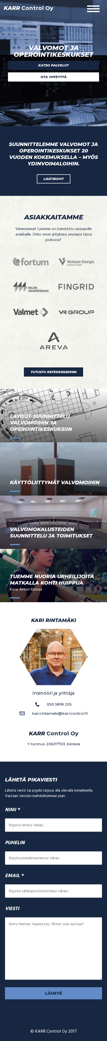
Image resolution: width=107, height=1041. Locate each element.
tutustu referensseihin (53, 372)
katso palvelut (53, 65)
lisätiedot (54, 179)
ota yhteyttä (53, 77)
